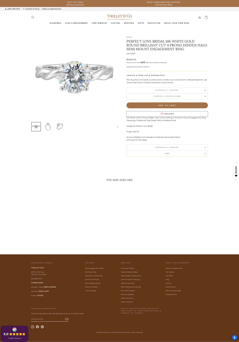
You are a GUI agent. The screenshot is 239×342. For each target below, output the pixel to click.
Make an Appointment (51, 9)
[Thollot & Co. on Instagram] (32, 326)
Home (128, 37)
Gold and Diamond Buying (130, 279)
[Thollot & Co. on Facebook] (37, 326)
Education (154, 23)
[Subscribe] (66, 319)
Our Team (169, 276)
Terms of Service (118, 332)
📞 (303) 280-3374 (12, 9)
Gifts (141, 23)
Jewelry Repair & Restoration (131, 276)
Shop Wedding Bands (92, 283)
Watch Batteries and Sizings (131, 287)
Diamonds (55, 23)
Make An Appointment (174, 268)
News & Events (171, 287)
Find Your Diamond (92, 279)
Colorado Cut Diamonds (93, 276)
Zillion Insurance (127, 302)
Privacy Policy (130, 332)
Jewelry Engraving (127, 283)
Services (129, 23)
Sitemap (139, 332)
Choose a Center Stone (167, 96)
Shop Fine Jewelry (91, 287)
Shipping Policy (171, 294)
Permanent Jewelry (128, 291)
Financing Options (127, 268)
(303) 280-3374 (36, 278)
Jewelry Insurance (127, 298)
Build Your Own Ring (176, 23)
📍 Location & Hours (31, 9)
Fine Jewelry (99, 23)
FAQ (167, 279)
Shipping (129, 67)
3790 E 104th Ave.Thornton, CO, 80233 (39, 273)
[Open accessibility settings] (234, 337)
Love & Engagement (76, 23)
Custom (115, 23)
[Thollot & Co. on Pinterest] (42, 326)
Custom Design (90, 291)
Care (167, 153)
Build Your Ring (90, 272)
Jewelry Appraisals (127, 294)
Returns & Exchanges (173, 291)
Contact (169, 283)
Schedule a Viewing (167, 90)
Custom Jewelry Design (129, 272)
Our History (170, 272)
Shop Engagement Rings (94, 268)
